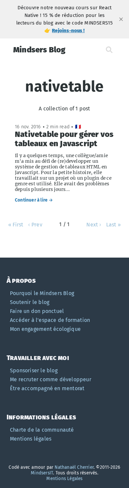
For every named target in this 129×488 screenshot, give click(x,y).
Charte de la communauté (42, 430)
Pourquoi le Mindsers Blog (42, 293)
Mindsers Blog (39, 49)
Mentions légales (30, 439)
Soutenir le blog (29, 302)
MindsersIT (42, 473)
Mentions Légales (64, 478)
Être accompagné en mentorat (47, 388)
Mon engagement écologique (45, 329)
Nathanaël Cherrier (74, 467)
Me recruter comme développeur (50, 379)
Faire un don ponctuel (37, 311)
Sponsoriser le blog (34, 370)
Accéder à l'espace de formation (50, 320)
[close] (121, 19)
